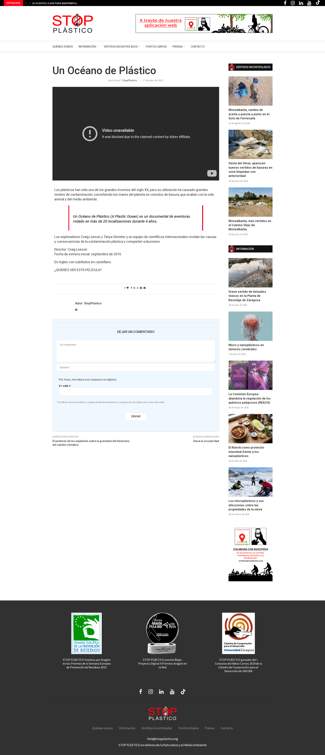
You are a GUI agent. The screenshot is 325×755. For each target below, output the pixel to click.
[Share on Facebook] (131, 288)
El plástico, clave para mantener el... (56, 3)
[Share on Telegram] (141, 288)
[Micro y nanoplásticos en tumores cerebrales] (251, 326)
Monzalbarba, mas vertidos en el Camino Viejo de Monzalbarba (250, 225)
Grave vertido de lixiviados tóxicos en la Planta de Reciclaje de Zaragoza (247, 296)
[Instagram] (293, 3)
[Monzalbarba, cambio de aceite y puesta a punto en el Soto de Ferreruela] (251, 91)
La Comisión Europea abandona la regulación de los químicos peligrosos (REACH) (250, 398)
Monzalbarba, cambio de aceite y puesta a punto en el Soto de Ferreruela (249, 114)
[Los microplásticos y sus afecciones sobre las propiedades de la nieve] (251, 482)
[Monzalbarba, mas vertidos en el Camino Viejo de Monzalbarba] (251, 202)
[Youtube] (309, 3)
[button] (25, 3)
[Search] (271, 46)
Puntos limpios (156, 46)
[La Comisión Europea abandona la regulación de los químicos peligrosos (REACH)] (251, 375)
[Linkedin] (301, 3)
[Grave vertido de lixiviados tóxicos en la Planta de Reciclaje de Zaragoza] (251, 272)
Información (87, 46)
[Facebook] (285, 3)
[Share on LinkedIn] (134, 288)
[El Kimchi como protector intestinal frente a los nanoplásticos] (251, 428)
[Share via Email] (145, 288)
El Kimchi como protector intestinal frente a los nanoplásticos (246, 452)
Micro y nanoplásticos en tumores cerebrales (246, 347)
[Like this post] (128, 288)
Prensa (177, 46)
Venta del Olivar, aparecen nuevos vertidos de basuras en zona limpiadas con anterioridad (250, 169)
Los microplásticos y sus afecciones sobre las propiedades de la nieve (246, 505)
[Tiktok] (318, 3)
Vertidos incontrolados (121, 46)
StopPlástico (129, 80)
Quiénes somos (62, 46)
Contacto (198, 46)
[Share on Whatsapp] (137, 288)
